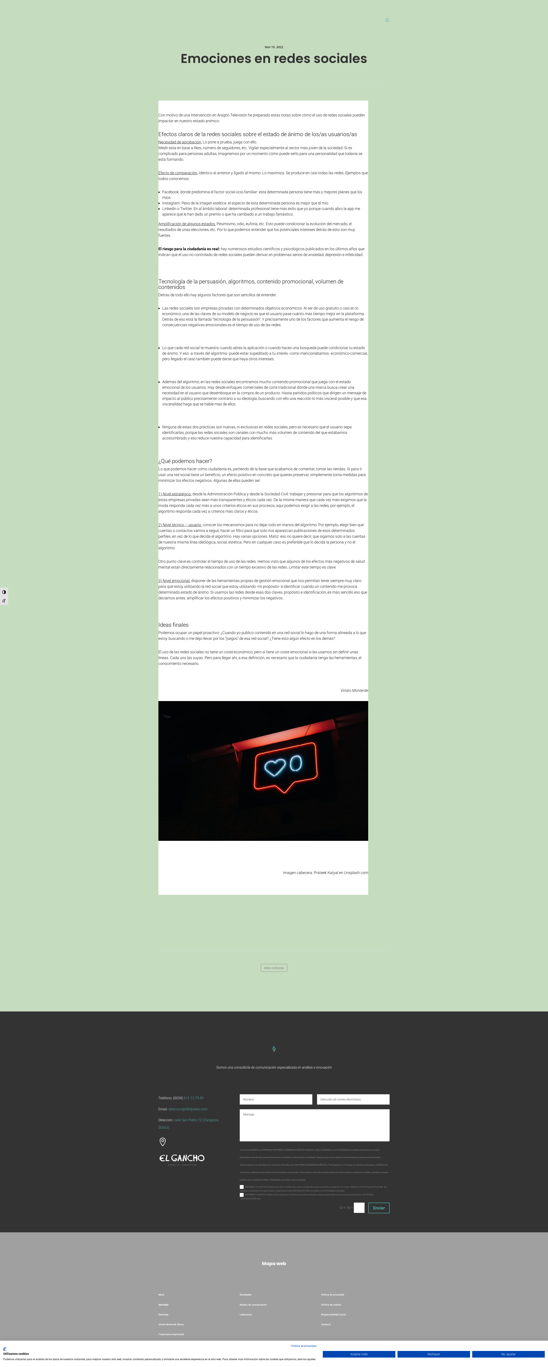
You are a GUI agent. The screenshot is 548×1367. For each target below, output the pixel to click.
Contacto (326, 1324)
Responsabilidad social (333, 1314)
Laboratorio (246, 1314)
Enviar (379, 1208)
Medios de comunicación (253, 1304)
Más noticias (274, 968)
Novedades (246, 1294)
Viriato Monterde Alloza (171, 1324)
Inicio (161, 1294)
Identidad (163, 1304)
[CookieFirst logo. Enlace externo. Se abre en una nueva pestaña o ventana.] (4, 1349)
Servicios (163, 1314)
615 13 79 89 (194, 1098)
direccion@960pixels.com (187, 1109)
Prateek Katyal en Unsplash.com (341, 872)
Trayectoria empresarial (171, 1334)
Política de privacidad (332, 1294)
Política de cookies (331, 1304)
